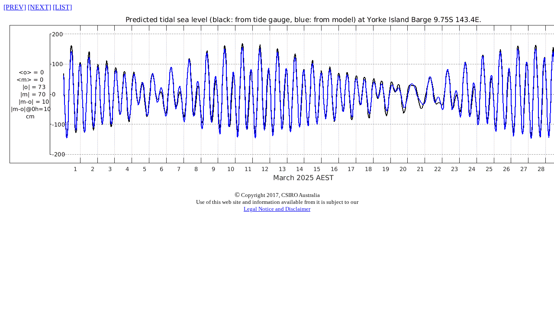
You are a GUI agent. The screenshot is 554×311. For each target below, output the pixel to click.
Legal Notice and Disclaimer (277, 209)
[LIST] (62, 7)
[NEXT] (39, 7)
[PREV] (14, 7)
